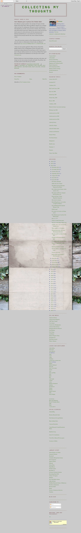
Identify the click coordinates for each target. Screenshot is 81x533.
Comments (53, 507)
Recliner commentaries (54, 484)
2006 (52, 304)
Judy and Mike (52, 372)
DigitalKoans (52, 467)
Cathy (50, 357)
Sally (50, 392)
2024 (52, 165)
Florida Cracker (52, 468)
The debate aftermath (56, 181)
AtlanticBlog (52, 411)
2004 (52, 308)
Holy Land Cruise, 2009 (54, 88)
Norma (60, 21)
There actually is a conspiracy (58, 228)
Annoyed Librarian (53, 454)
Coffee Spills (52, 57)
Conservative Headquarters (55, 325)
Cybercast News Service (54, 326)
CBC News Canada (53, 321)
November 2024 (55, 169)
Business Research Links (54, 415)
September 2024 (55, 173)
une (50, 374)
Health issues (52, 144)
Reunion (51, 72)
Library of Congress (53, 475)
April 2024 (54, 260)
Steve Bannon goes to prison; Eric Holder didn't (28, 22)
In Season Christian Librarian (55, 472)
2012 (52, 292)
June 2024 (54, 179)
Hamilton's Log (52, 431)
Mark (50, 405)
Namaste (51, 385)
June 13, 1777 (55, 218)
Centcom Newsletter (53, 424)
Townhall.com (18, 55)
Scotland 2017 (52, 82)
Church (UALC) (52, 56)
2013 (52, 289)
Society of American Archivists (55, 490)
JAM (50, 403)
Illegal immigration (53, 65)
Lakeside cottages (53, 125)
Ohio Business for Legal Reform (56, 418)
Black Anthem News (53, 421)
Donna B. (51, 366)
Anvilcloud (51, 399)
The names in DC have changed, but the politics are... (58, 193)
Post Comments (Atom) (25, 82)
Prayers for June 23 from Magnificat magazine (57, 197)
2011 (52, 294)
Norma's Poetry (52, 134)
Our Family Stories (53, 137)
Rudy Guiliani (36, 66)
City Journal (52, 323)
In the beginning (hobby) (54, 66)
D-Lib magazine (52, 459)
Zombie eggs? (55, 209)
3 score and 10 (52, 406)
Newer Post (16, 79)
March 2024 (55, 262)
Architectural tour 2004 (54, 119)
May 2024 (54, 258)
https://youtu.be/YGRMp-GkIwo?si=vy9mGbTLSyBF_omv (33, 43)
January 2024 (55, 266)
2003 (52, 310)
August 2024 (55, 175)
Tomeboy (51, 492)
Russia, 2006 (52, 100)
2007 (52, 302)
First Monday (52, 330)
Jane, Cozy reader (53, 368)
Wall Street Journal (53, 339)
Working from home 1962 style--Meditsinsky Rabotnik (59, 230)
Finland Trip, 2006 (53, 97)
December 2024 (55, 167)
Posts (52, 504)
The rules (56, 32)
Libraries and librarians (54, 131)
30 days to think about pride (58, 220)
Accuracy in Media (53, 441)
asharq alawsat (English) (54, 319)
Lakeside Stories (52, 122)
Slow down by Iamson (56, 200)
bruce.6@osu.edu (53, 41)
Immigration (52, 140)
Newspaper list (52, 337)
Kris (50, 377)
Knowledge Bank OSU (54, 474)
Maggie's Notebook (53, 383)
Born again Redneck (53, 400)
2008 (52, 300)
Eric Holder (38, 65)
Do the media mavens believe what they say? (58, 255)
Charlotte (51, 359)
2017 (52, 281)
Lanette (50, 380)
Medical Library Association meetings (57, 107)
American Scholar (53, 317)
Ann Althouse (52, 351)
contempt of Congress (26, 65)
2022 (52, 271)
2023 (52, 269)
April (50, 354)
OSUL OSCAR (52, 481)
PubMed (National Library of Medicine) (57, 483)
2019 (52, 277)
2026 (52, 161)
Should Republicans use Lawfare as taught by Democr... (59, 202)
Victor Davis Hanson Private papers (56, 438)
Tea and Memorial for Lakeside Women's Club (58, 206)
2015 (52, 285)
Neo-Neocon (52, 386)
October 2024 (55, 171)
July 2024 (54, 177)
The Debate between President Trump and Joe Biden (58, 186)
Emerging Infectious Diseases (55, 328)
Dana (50, 362)
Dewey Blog (52, 465)
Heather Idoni (27, 66)
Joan (50, 371)
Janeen (50, 369)
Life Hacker (51, 334)
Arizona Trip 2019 (53, 79)
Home (31, 79)
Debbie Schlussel (53, 365)
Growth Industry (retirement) (55, 61)
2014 (52, 287)
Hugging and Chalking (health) (56, 63)
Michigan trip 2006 (53, 110)
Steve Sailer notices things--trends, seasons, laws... (59, 189)
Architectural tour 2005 (54, 116)
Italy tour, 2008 (52, 91)
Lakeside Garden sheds (54, 128)
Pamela (50, 388)
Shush (50, 488)
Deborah (51, 463)
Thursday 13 (52, 147)
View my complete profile (57, 34)
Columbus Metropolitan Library (56, 458)
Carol (50, 355)
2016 (52, 283)
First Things (51, 332)
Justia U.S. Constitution (54, 435)
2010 (52, 296)
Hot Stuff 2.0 (52, 470)
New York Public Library (54, 479)
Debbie (50, 363)
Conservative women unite (55, 360)
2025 (52, 163)
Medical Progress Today (54, 335)
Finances (51, 150)
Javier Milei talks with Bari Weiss (59, 241)
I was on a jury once (56, 252)
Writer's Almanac (52, 341)
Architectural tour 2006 (54, 113)
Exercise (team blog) (53, 59)
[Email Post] (40, 64)
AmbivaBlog (52, 348)
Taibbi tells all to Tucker (57, 183)
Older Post (44, 79)
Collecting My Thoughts (40, 9)
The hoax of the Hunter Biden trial (59, 222)
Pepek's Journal (52, 391)
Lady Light (51, 379)
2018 (52, 279)
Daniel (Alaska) (52, 461)
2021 (52, 273)
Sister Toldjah (52, 394)
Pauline (50, 389)
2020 (52, 275)
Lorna (50, 382)
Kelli (50, 376)
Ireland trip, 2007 (53, 94)
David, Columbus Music (54, 402)
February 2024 (55, 264)
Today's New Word (53, 153)
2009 (52, 298)
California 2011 (52, 85)
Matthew (51, 477)
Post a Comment (17, 76)
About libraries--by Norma (54, 452)
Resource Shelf (52, 486)
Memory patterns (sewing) (54, 68)
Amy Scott (51, 349)
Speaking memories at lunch (58, 246)
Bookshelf (51, 456)
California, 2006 (52, 104)
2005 (52, 306)
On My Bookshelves (53, 70)
